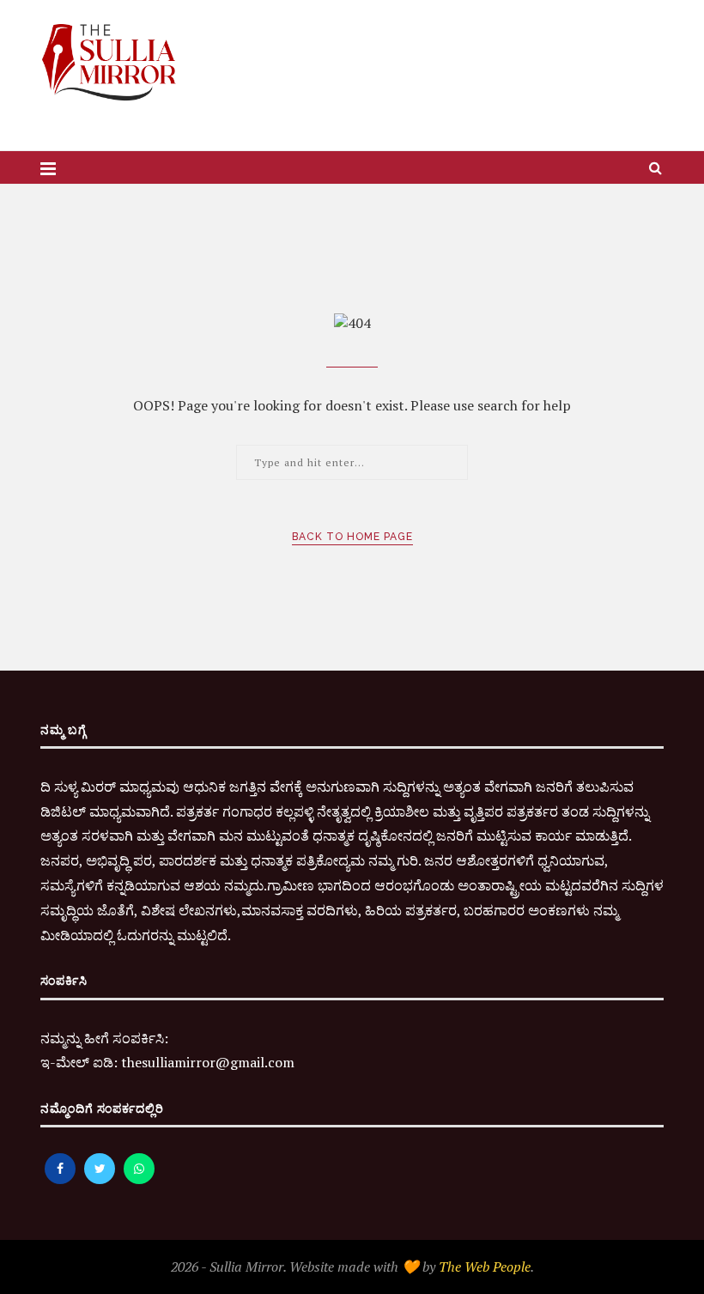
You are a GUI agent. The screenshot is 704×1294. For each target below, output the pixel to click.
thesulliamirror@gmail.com (207, 1062)
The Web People (485, 1266)
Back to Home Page (352, 537)
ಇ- (48, 1062)
